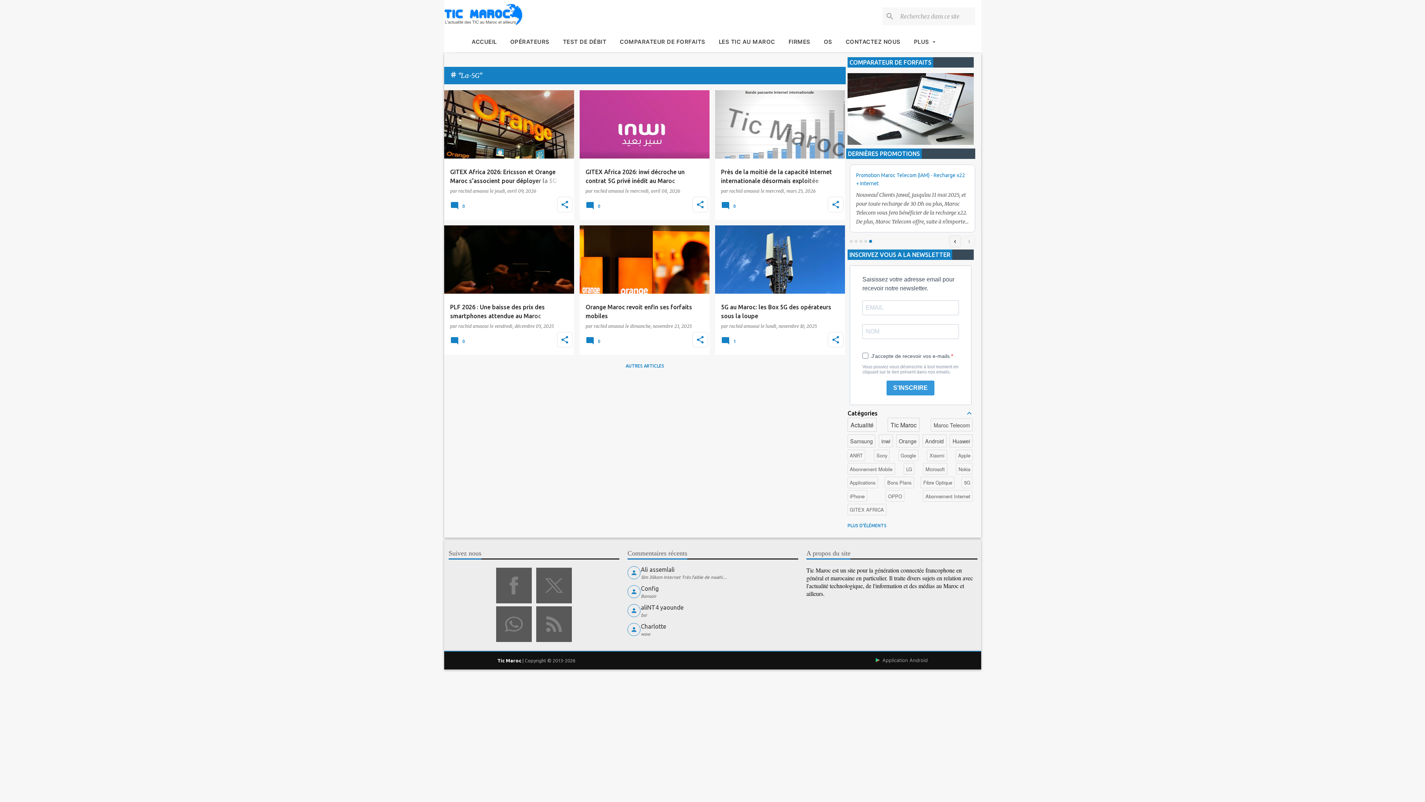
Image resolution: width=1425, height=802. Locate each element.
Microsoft (935, 469)
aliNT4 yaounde (662, 607)
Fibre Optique (937, 482)
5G (967, 482)
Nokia (964, 469)
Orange (908, 441)
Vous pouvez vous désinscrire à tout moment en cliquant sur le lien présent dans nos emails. (910, 369)
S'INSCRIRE (910, 388)
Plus (921, 41)
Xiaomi (937, 455)
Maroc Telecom (952, 425)
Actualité (862, 425)
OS (828, 41)
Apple (964, 455)
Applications (862, 482)
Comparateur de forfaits (662, 41)
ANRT (856, 455)
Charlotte (653, 626)
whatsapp (514, 624)
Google (908, 455)
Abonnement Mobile (871, 469)
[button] (564, 204)
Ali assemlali (658, 569)
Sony (882, 455)
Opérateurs (530, 41)
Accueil (484, 41)
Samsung (861, 441)
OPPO (895, 496)
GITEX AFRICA (867, 509)
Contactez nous (873, 41)
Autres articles (645, 365)
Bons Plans (899, 482)
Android (934, 441)
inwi (885, 441)
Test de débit (585, 41)
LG (909, 469)
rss (554, 624)
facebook (514, 585)
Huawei (961, 441)
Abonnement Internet (948, 496)
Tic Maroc (904, 425)
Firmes (799, 41)
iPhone (857, 496)
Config (650, 588)
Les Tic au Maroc (747, 41)
